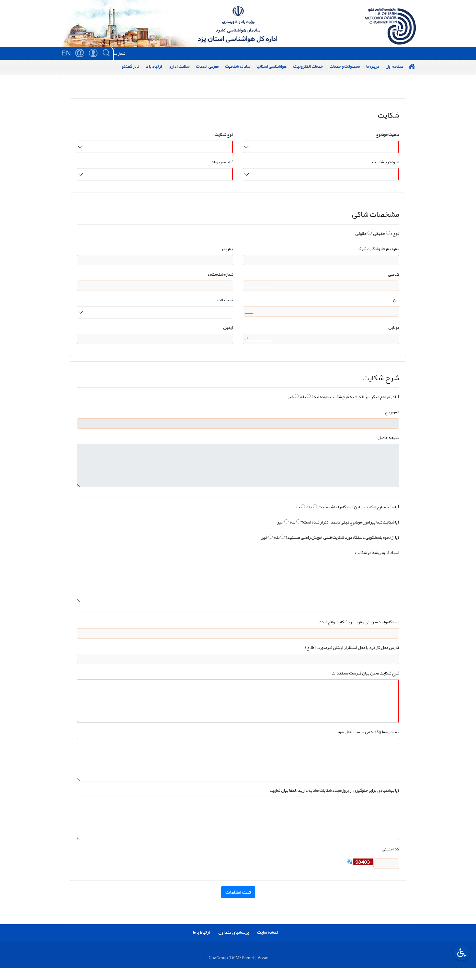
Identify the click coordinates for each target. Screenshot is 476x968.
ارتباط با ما (154, 66)
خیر (291, 396)
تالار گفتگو (130, 66)
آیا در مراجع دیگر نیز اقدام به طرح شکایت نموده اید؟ (355, 396)
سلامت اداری (178, 66)
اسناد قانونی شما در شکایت (377, 552)
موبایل (393, 327)
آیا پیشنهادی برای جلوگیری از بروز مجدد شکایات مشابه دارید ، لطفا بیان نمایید (334, 790)
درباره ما (372, 66)
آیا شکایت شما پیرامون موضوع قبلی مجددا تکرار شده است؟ (350, 522)
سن (396, 300)
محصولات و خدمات (345, 66)
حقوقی (361, 233)
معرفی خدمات (207, 66)
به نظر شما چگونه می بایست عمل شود (368, 731)
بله (303, 396)
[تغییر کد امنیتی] (349, 863)
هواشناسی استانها (271, 66)
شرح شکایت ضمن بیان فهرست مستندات (365, 673)
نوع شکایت (223, 134)
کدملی (393, 274)
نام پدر (227, 248)
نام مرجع (392, 412)
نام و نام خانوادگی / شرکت (377, 248)
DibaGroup (218, 957)
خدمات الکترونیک (308, 66)
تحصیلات (225, 300)
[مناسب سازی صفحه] (461, 953)
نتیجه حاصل (388, 437)
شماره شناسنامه (220, 274)
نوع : (395, 233)
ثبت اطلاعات (238, 892)
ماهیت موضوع (387, 134)
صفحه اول (394, 66)
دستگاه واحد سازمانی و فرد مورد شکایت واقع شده (359, 622)
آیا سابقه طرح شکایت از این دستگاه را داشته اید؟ (358, 507)
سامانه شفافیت (237, 66)
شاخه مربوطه (222, 162)
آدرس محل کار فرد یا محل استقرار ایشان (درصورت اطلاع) (352, 647)
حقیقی (379, 233)
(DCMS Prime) (241, 957)
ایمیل (228, 327)
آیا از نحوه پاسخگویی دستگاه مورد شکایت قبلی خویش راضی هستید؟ (342, 537)
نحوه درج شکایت (385, 162)
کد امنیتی (390, 849)
